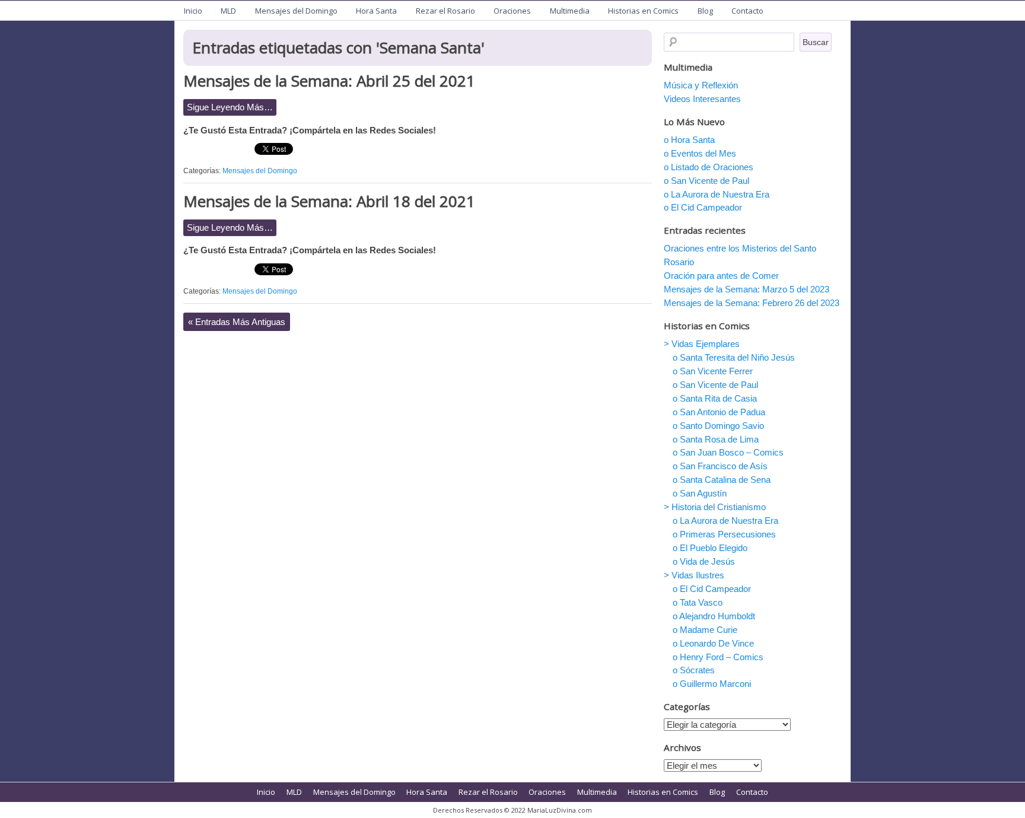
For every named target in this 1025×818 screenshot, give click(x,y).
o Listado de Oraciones (708, 167)
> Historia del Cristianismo (715, 507)
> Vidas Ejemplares (702, 344)
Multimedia (570, 10)
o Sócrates (694, 670)
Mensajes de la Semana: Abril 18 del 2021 (329, 201)
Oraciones (512, 10)
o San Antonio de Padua (719, 412)
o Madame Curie (705, 630)
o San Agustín (700, 493)
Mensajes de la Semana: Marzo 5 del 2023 (746, 289)
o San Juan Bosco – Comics (728, 452)
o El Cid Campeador (703, 207)
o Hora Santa (689, 140)
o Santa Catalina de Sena (722, 480)
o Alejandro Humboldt (714, 616)
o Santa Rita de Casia (715, 398)
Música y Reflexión (701, 85)
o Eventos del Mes (700, 153)
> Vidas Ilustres (694, 575)
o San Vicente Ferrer (713, 371)
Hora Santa (376, 10)
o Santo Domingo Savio (718, 426)
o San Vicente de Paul (706, 181)
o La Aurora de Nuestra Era (716, 194)
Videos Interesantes (702, 99)
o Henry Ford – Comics (718, 657)
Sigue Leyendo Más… (230, 107)
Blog (705, 10)
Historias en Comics (643, 10)
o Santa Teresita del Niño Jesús (734, 357)
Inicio (193, 10)
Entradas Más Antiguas (236, 322)
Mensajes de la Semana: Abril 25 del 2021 (329, 80)
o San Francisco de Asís (720, 466)
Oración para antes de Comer (721, 275)
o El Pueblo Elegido (710, 548)
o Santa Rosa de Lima (716, 439)
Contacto (747, 10)
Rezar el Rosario (445, 10)
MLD (228, 10)
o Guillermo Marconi (712, 684)
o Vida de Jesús (704, 561)
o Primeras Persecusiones (724, 534)
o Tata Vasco (697, 602)
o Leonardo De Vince (713, 643)
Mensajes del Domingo (296, 10)
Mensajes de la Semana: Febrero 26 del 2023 (751, 303)
